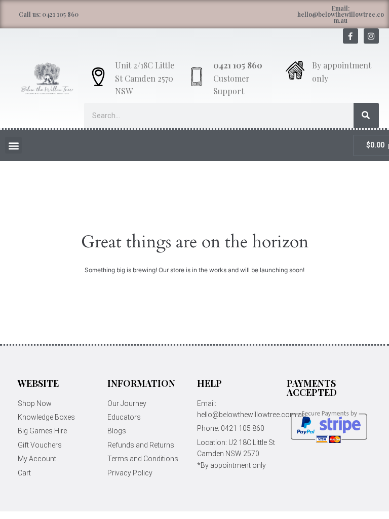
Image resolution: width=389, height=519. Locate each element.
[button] (13, 145)
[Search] (366, 115)
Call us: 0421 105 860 (49, 14)
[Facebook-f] (350, 36)
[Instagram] (371, 36)
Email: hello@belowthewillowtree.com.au (340, 14)
